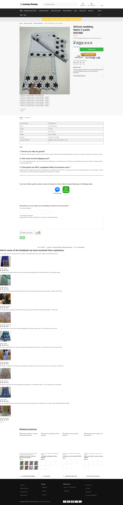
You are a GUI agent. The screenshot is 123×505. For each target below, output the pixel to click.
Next (22, 110)
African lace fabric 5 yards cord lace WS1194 (93, 456)
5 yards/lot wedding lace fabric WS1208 (49, 456)
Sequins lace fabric (28, 454)
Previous (23, 109)
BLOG (102, 5)
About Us (22, 484)
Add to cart (91, 49)
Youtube (44, 490)
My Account (88, 484)
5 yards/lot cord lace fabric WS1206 (72, 456)
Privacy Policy (24, 491)
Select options (29, 471)
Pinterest (44, 494)
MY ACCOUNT (91, 5)
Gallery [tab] (21, 117)
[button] (100, 13)
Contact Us (88, 491)
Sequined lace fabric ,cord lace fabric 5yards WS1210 (28, 456)
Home (21, 23)
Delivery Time (77, 67)
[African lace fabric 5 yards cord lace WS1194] (93, 442)
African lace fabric (28, 23)
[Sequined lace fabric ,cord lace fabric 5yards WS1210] (29, 442)
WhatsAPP (66, 490)
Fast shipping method (79, 75)
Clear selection (76, 46)
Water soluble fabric (38, 23)
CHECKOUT (83, 5)
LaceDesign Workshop (44, 501)
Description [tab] (28, 117)
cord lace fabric (80, 247)
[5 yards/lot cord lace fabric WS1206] (72, 442)
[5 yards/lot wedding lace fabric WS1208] (50, 442)
